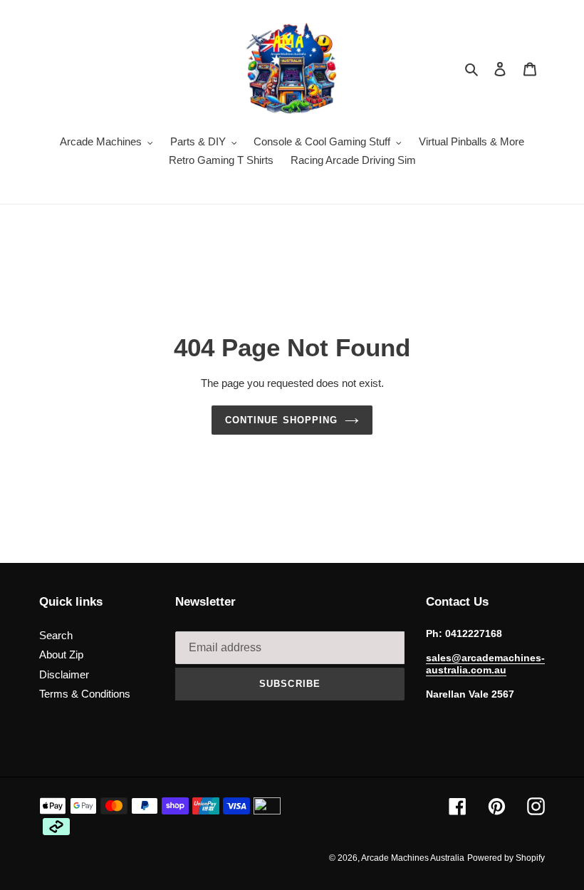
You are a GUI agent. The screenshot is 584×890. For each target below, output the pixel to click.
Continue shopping (281, 420)
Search (56, 635)
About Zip (61, 654)
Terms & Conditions (84, 694)
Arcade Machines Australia (412, 858)
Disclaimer (64, 674)
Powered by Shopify (506, 858)
